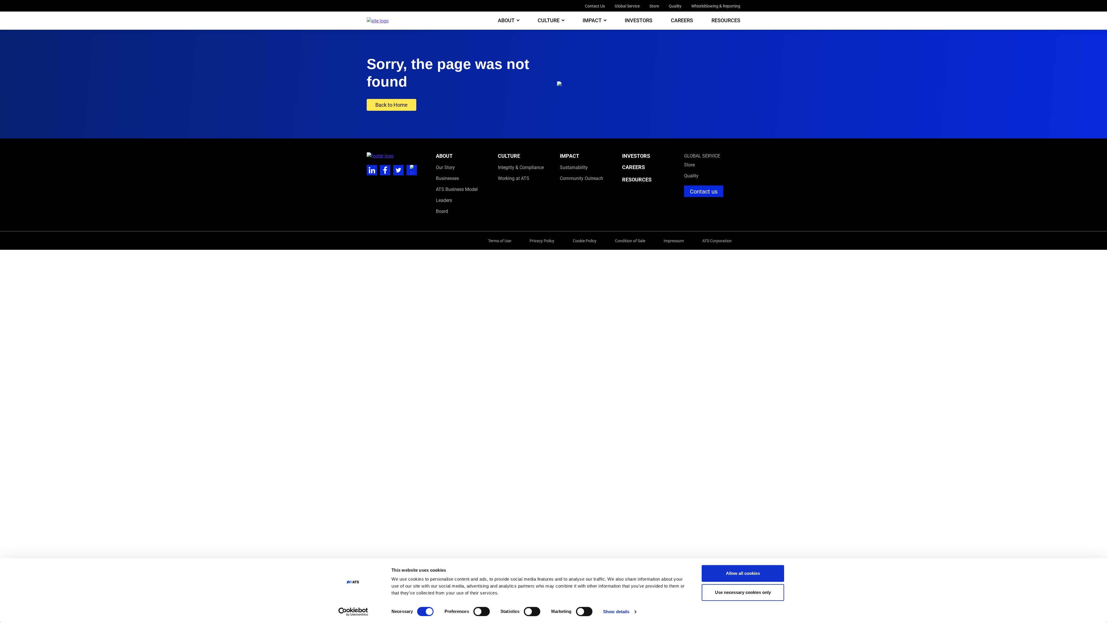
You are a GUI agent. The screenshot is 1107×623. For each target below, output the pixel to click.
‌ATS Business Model (457, 189)
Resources (725, 20)
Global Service (627, 6)
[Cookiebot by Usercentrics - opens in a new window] (353, 611)
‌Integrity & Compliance (521, 167)
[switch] (481, 611)
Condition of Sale (630, 240)
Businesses (447, 178)
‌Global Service (702, 156)
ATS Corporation (717, 240)
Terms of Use (499, 240)
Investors (638, 20)
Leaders (444, 200)
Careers (682, 20)
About (506, 20)
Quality (675, 6)
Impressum (674, 240)
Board (442, 211)
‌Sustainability (574, 167)
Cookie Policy (584, 240)
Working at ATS (513, 178)
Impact (592, 20)
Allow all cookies (743, 573)
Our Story (445, 167)
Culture (549, 20)
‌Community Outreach (581, 178)
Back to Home (391, 104)
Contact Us (595, 6)
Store (654, 6)
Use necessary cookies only (743, 592)
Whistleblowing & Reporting (715, 6)
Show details (616, 611)
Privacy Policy (542, 240)
